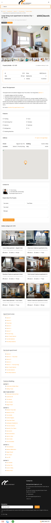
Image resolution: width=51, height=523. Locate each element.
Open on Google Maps (42, 138)
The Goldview (9, 447)
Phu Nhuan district (11, 341)
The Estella (9, 415)
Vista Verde (9, 439)
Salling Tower (9, 389)
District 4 (8, 328)
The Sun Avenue (10, 425)
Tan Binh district (10, 339)
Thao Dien (9, 323)
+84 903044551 (13, 191)
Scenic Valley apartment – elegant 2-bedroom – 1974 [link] (16, 248)
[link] (13, 238)
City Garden (9, 402)
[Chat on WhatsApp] (13, 521)
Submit (37, 507)
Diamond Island (10, 433)
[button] (46, 28)
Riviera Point (9, 470)
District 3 (8, 326)
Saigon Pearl (9, 404)
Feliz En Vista (9, 436)
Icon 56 (8, 457)
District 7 (15, 11)
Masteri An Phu (10, 412)
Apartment (9, 11)
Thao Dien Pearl (10, 420)
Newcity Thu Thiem (11, 428)
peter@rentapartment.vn (16, 193)
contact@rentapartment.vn (34, 496)
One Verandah (10, 441)
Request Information (9, 220)
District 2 (8, 320)
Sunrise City (9, 465)
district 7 (41, 92)
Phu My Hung (21, 11)
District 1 (8, 318)
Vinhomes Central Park (12, 394)
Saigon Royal (9, 452)
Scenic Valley (29, 11)
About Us (29, 498)
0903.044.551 (46, 521)
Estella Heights (10, 418)
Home (4, 11)
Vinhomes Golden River (12, 386)
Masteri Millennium (11, 449)
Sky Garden (9, 462)
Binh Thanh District (11, 336)
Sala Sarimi (9, 431)
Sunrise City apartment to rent (16, 107)
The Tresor (9, 454)
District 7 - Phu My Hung (12, 364)
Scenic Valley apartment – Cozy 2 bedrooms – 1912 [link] (15, 300)
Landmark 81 (9, 396)
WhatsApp (21, 191)
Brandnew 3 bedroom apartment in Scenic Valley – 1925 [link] (16, 274)
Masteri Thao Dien (11, 410)
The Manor (9, 399)
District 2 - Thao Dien (11, 356)
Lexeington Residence (12, 423)
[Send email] (2, 521)
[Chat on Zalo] (7, 521)
